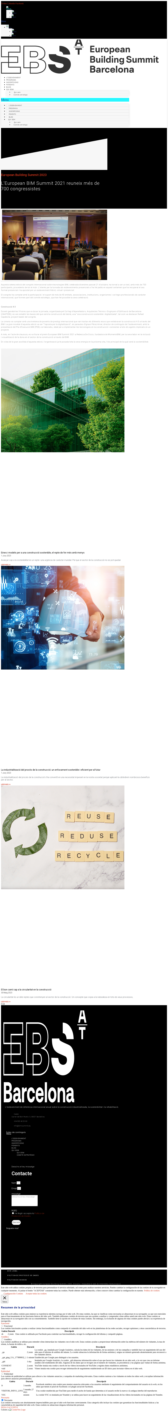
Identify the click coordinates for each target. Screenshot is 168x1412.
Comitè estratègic (21, 95)
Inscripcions (12, 82)
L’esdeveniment (13, 78)
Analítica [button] (5, 1337)
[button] (5, 21)
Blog (8, 87)
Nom (14, 1183)
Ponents (10, 85)
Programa (11, 80)
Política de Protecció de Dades (28, 1214)
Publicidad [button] (5, 1371)
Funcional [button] (5, 1323)
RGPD (14, 1210)
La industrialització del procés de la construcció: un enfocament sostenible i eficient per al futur (50, 769)
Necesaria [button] (5, 1397)
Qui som (10, 89)
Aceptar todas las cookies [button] (36, 1293)
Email (14, 1188)
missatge (16, 1193)
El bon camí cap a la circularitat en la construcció (26, 989)
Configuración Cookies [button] (13, 1293)
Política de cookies (152, 1290)
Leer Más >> (5, 565)
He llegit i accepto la (28, 1214)
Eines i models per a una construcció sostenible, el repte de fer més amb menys (43, 552)
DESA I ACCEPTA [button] (9, 1407)
